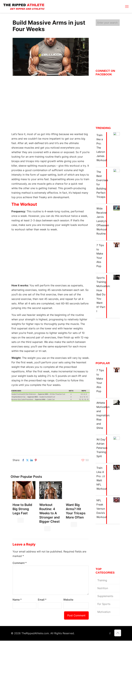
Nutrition (102, 588)
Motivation (103, 611)
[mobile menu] (127, 6)
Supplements (105, 596)
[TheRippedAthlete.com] (24, 6)
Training (102, 580)
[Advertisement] (50, 106)
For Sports (103, 604)
